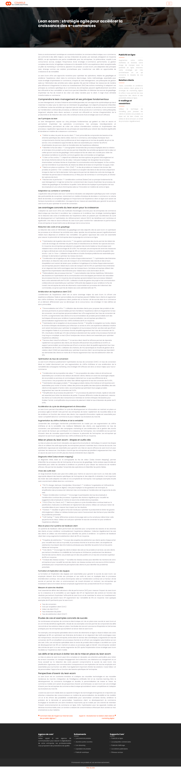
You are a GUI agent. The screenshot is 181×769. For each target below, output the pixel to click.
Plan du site (90, 768)
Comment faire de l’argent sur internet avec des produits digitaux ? (56, 717)
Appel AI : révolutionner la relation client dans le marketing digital (96, 717)
